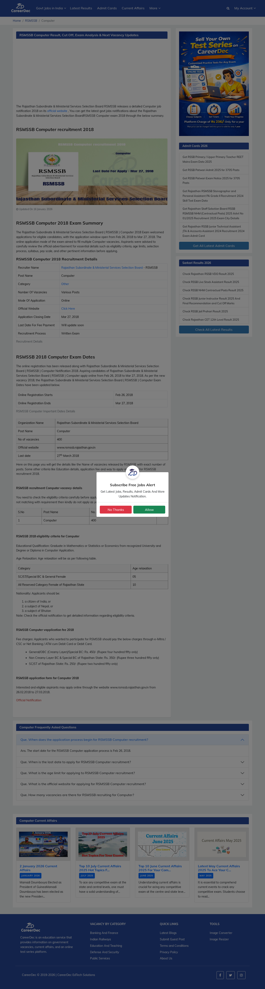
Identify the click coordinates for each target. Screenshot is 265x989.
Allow (149, 510)
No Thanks (116, 510)
